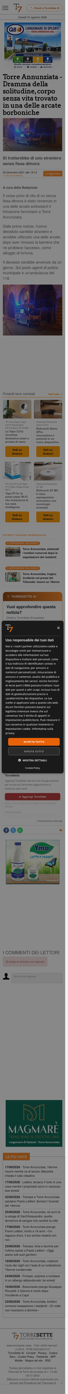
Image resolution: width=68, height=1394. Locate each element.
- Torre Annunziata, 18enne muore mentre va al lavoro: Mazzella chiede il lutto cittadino (31, 1171)
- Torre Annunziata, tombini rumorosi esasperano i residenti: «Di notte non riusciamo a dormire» (33, 1305)
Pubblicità (42, 1356)
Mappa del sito (34, 1360)
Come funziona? (13, 812)
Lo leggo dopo (52, 173)
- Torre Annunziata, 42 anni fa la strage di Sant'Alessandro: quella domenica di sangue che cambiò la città (32, 1216)
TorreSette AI (16, 1353)
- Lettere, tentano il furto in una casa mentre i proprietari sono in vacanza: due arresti (33, 1186)
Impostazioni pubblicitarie (22, 720)
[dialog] (33, 697)
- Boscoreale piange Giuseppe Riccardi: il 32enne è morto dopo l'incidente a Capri (33, 1290)
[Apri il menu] (5, 8)
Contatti (31, 1353)
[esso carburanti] (32, 46)
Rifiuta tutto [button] (34, 751)
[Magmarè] (34, 1123)
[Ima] (33, 862)
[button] (32, 760)
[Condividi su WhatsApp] (20, 830)
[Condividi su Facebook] (6, 830)
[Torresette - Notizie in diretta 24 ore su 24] (33, 1336)
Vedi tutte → (55, 394)
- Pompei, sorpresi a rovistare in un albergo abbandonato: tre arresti (32, 1278)
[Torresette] (18, 8)
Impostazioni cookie (17, 728)
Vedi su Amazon (17, 451)
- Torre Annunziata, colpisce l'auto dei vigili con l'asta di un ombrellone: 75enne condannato (33, 1265)
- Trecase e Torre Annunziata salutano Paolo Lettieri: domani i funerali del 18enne (32, 1201)
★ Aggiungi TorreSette (32, 796)
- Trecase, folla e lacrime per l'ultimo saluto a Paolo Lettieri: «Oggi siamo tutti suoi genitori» (32, 1250)
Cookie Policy (26, 1356)
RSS (47, 1360)
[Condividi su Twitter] (13, 830)
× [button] (58, 628)
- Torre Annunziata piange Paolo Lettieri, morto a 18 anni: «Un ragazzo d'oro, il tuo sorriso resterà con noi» (30, 1233)
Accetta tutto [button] (34, 741)
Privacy (42, 1353)
